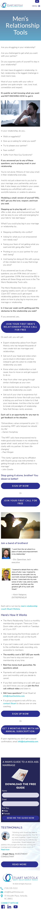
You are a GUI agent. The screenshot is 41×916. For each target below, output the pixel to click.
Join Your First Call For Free (20, 502)
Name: (4, 791)
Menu (34, 6)
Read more (5, 849)
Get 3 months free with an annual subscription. (20, 730)
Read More (19, 864)
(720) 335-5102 (10, 888)
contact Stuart (9, 703)
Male (6, 811)
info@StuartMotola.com (14, 892)
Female (7, 813)
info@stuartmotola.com (13, 696)
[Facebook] (4, 908)
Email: (4, 799)
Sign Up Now (20, 486)
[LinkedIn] (10, 908)
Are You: (5, 808)
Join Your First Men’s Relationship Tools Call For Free (20, 327)
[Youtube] (37, 3)
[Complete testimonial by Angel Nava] (5, 839)
